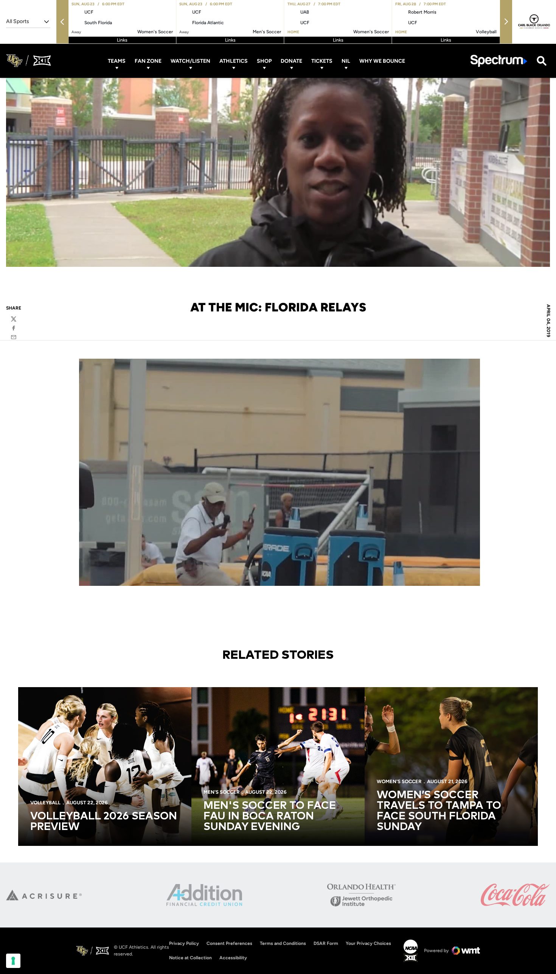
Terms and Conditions (283, 943)
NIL (346, 60)
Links (122, 40)
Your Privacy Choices (368, 943)
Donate (291, 60)
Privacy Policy (184, 943)
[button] (62, 21)
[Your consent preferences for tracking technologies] (13, 961)
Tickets (321, 60)
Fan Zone (148, 60)
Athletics (233, 60)
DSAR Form (326, 943)
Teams (117, 60)
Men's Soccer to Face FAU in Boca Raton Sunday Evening (269, 816)
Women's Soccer (399, 781)
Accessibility (233, 957)
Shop (264, 60)
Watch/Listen (190, 60)
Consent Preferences (229, 943)
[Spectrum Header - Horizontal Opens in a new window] (499, 61)
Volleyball (45, 802)
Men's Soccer (221, 792)
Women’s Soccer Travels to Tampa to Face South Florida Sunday (439, 811)
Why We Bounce (382, 60)
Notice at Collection (190, 957)
